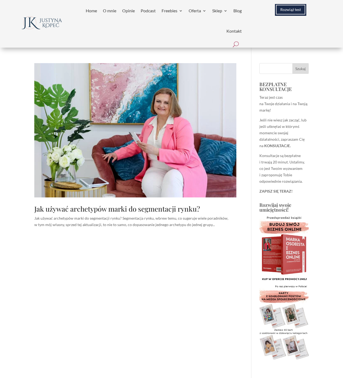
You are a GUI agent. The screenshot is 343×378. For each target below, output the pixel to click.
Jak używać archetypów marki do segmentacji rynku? (117, 208)
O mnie (109, 10)
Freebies (169, 10)
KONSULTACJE (277, 145)
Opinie (128, 10)
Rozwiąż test (290, 9)
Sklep (217, 10)
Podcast (148, 10)
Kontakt (234, 30)
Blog (237, 10)
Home (91, 10)
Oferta (195, 10)
